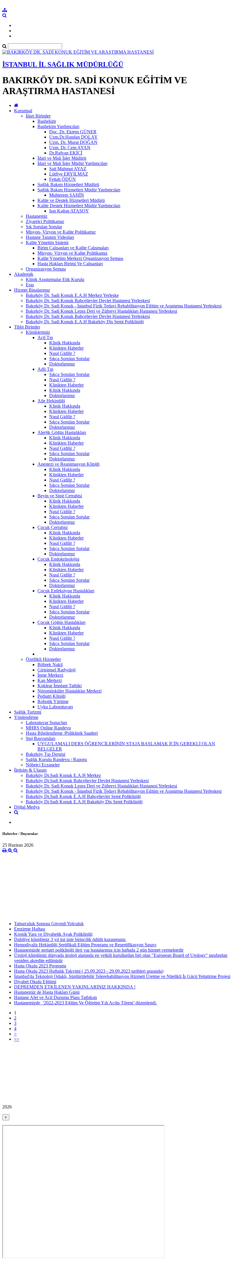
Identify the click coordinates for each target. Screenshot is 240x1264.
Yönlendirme (26, 717)
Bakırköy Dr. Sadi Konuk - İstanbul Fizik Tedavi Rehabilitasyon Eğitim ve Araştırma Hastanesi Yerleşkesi (124, 305)
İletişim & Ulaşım (30, 770)
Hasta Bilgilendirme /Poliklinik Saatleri (62, 733)
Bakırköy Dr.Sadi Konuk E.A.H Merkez (63, 775)
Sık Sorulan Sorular (44, 226)
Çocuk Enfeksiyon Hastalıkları (65, 590)
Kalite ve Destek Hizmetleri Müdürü (71, 200)
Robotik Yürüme (52, 701)
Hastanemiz (36, 216)
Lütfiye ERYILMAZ (68, 173)
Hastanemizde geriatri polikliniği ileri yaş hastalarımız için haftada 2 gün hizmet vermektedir (99, 949)
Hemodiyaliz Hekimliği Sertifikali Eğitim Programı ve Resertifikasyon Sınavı (85, 944)
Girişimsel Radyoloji (56, 669)
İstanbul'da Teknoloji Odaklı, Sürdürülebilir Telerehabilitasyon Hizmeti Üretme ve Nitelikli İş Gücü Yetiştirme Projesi (122, 976)
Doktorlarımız (62, 363)
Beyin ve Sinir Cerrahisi (59, 495)
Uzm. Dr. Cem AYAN (69, 147)
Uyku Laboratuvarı (55, 706)
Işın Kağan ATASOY (69, 210)
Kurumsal (23, 110)
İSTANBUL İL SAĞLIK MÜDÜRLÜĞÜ (62, 64)
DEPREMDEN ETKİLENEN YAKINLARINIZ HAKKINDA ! (75, 986)
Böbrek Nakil (50, 664)
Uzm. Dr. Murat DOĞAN (73, 142)
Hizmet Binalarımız (32, 289)
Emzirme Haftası (29, 928)
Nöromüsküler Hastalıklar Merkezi (69, 690)
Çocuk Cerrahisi (52, 527)
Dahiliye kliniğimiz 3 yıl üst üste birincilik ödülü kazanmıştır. (70, 939)
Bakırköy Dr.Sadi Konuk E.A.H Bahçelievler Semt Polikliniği (83, 796)
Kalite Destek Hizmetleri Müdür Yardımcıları (78, 205)
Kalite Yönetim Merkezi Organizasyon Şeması (80, 258)
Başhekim (46, 121)
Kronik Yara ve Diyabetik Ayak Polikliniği (53, 934)
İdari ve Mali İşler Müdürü (61, 158)
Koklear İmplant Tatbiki (59, 685)
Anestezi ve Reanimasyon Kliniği (68, 464)
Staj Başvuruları (40, 738)
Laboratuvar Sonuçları (46, 722)
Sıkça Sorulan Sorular (69, 358)
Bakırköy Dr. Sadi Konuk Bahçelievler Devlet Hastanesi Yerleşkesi (88, 300)
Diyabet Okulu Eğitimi (35, 981)
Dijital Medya (27, 806)
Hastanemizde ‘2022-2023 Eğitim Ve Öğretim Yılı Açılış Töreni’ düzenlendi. (85, 1002)
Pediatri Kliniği (51, 696)
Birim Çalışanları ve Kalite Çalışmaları (73, 247)
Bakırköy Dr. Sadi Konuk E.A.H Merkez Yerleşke (72, 295)
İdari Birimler (38, 115)
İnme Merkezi (50, 675)
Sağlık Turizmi (27, 712)
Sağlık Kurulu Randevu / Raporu (56, 759)
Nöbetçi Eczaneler (43, 764)
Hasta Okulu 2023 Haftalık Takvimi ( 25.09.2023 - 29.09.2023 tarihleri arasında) (88, 971)
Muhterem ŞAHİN (66, 195)
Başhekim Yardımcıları (58, 126)
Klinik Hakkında (64, 342)
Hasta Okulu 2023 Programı (40, 965)
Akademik (23, 274)
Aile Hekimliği (51, 400)
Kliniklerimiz (38, 332)
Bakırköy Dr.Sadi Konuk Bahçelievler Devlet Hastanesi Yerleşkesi (87, 780)
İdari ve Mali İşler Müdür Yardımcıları (72, 163)
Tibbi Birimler (27, 326)
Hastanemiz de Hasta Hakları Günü (47, 992)
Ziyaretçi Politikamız (45, 221)
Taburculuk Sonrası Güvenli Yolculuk (49, 923)
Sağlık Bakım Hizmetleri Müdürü (68, 184)
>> (16, 1039)
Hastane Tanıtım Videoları (50, 237)
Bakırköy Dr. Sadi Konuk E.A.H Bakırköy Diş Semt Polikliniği (85, 321)
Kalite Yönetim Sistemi (47, 242)
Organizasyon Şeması (46, 268)
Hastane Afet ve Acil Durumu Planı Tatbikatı (55, 997)
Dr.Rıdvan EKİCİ (65, 152)
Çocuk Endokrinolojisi (58, 559)
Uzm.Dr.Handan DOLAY (73, 137)
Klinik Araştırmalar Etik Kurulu (55, 279)
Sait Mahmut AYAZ (67, 168)
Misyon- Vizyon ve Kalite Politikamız (61, 231)
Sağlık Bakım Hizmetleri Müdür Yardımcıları (78, 189)
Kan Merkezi (49, 680)
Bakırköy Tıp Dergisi (45, 754)
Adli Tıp (45, 369)
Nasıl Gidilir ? (62, 353)
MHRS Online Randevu (48, 727)
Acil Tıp (45, 337)
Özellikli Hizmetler (43, 659)
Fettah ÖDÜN (62, 179)
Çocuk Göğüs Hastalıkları (61, 622)
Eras (30, 284)
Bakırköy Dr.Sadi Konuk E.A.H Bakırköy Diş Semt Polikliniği (84, 801)
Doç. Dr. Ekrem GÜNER (73, 131)
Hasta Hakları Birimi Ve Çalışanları (70, 263)
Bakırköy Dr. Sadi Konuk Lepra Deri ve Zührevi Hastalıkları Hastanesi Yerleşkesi (101, 311)
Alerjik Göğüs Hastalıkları (61, 432)
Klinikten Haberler (66, 348)
